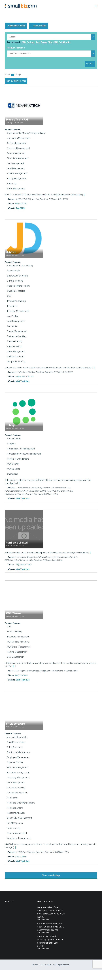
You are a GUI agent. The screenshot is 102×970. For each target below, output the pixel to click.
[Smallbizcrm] (21, 6)
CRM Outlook (28, 42)
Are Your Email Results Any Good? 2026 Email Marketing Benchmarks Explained (50, 926)
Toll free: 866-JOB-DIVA (24, 377)
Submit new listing (16, 25)
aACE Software (15, 723)
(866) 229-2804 (21, 675)
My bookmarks (39, 25)
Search (89, 64)
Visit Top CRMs (22, 381)
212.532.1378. (20, 856)
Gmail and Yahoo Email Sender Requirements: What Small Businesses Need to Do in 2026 (51, 912)
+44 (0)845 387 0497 (23, 565)
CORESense (13, 613)
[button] (96, 6)
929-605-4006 (20, 204)
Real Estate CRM (44, 42)
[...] (83, 194)
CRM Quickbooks (62, 42)
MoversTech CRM (17, 119)
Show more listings (51, 875)
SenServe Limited (17, 542)
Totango (11, 425)
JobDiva (11, 252)
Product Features (16, 48)
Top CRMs (20, 208)
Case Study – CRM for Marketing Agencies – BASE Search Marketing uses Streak (50, 941)
